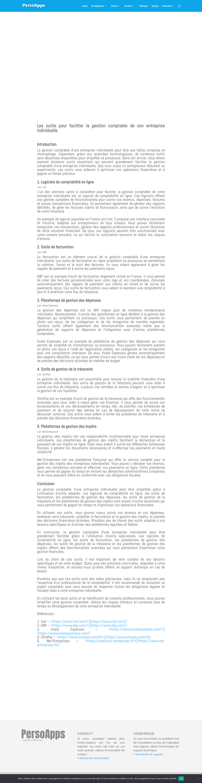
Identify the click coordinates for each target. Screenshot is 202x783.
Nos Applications (97, 6)
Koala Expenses (50, 305)
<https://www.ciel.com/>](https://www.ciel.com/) (88, 621)
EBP (44, 252)
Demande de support (149, 754)
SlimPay (46, 374)
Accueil (84, 6)
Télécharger (143, 6)
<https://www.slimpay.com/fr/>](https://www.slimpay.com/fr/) (103, 637)
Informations (167, 6)
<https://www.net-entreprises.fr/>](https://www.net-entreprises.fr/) (101, 643)
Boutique (155, 6)
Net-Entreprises (50, 431)
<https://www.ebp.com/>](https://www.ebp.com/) (88, 625)
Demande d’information (94, 758)
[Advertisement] (101, 63)
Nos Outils (128, 6)
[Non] (198, 778)
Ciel (44, 187)
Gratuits (114, 6)
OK (181, 778)
